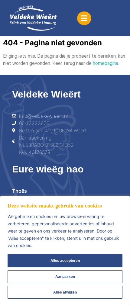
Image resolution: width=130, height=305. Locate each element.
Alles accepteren (65, 260)
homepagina (105, 63)
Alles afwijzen (65, 292)
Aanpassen (65, 276)
